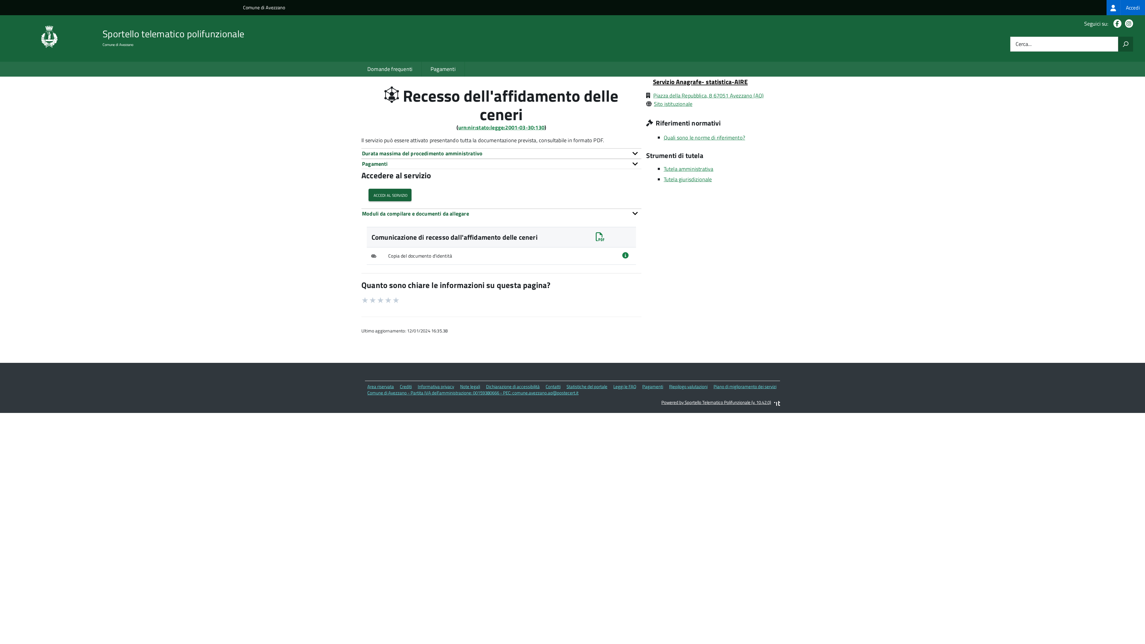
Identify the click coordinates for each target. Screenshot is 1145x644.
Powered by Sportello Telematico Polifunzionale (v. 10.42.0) (716, 402)
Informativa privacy (436, 386)
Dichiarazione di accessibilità (513, 386)
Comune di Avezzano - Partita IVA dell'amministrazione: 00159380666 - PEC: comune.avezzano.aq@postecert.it (472, 392)
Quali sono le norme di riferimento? (704, 138)
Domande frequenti (389, 69)
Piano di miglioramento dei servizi (745, 386)
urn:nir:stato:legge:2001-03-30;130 (501, 127)
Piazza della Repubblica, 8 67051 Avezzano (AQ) (708, 96)
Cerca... (1024, 44)
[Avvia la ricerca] (1125, 44)
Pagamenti (443, 69)
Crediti (406, 386)
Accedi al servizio (390, 195)
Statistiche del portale (587, 386)
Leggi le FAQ (624, 386)
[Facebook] (1116, 24)
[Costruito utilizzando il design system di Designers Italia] (777, 404)
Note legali (470, 386)
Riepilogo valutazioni (688, 386)
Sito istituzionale (673, 104)
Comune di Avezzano (264, 7)
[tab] (501, 153)
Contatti (553, 386)
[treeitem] (1126, 7)
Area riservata (380, 386)
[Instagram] (1128, 24)
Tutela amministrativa (689, 169)
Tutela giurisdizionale (688, 179)
